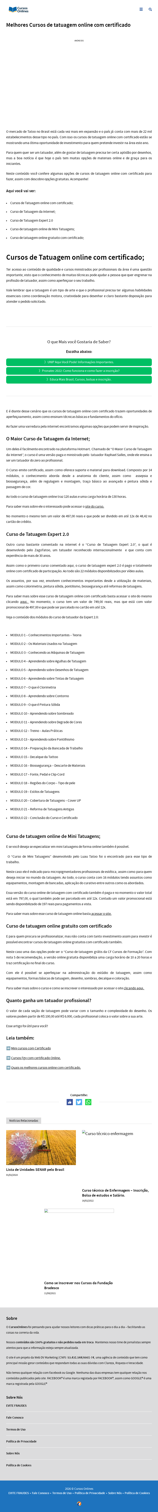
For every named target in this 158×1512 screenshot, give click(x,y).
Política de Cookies (18, 1465)
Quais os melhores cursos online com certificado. (46, 1067)
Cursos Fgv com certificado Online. (36, 1058)
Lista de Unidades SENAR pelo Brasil (35, 1169)
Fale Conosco (14, 1417)
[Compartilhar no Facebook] (70, 1102)
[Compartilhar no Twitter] (79, 1102)
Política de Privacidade (21, 1441)
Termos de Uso (16, 1429)
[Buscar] (150, 9)
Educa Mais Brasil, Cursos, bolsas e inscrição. (81, 379)
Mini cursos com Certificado (31, 1048)
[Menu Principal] (141, 9)
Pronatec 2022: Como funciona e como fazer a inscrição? (81, 371)
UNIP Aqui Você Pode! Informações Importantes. (81, 362)
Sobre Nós (13, 1453)
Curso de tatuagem (24, 229)
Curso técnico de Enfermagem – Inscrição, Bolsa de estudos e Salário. (115, 1193)
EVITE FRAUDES (16, 1406)
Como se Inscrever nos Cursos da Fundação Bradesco (78, 1285)
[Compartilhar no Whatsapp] (88, 1102)
